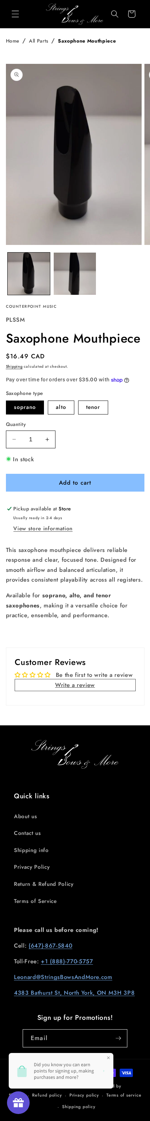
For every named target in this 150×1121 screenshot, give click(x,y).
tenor (93, 407)
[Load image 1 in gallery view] (29, 274)
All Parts (38, 40)
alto (61, 407)
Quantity (16, 424)
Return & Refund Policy (44, 884)
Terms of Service (35, 901)
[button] (15, 14)
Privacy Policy (32, 867)
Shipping (14, 366)
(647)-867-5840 (50, 945)
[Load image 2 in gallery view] (75, 274)
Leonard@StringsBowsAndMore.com (63, 977)
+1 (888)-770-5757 (67, 961)
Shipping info (31, 850)
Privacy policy (84, 1095)
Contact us (27, 833)
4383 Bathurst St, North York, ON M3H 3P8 (74, 992)
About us (25, 816)
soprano (25, 407)
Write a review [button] (75, 685)
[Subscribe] (118, 1038)
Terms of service (123, 1095)
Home (13, 40)
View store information (43, 528)
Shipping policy (79, 1107)
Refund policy (47, 1095)
